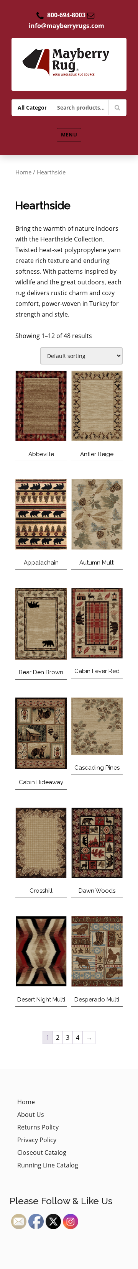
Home (23, 172)
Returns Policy (38, 1127)
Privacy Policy (36, 1140)
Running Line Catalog (47, 1165)
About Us (30, 1114)
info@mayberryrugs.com (66, 25)
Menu (69, 134)
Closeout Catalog (41, 1152)
